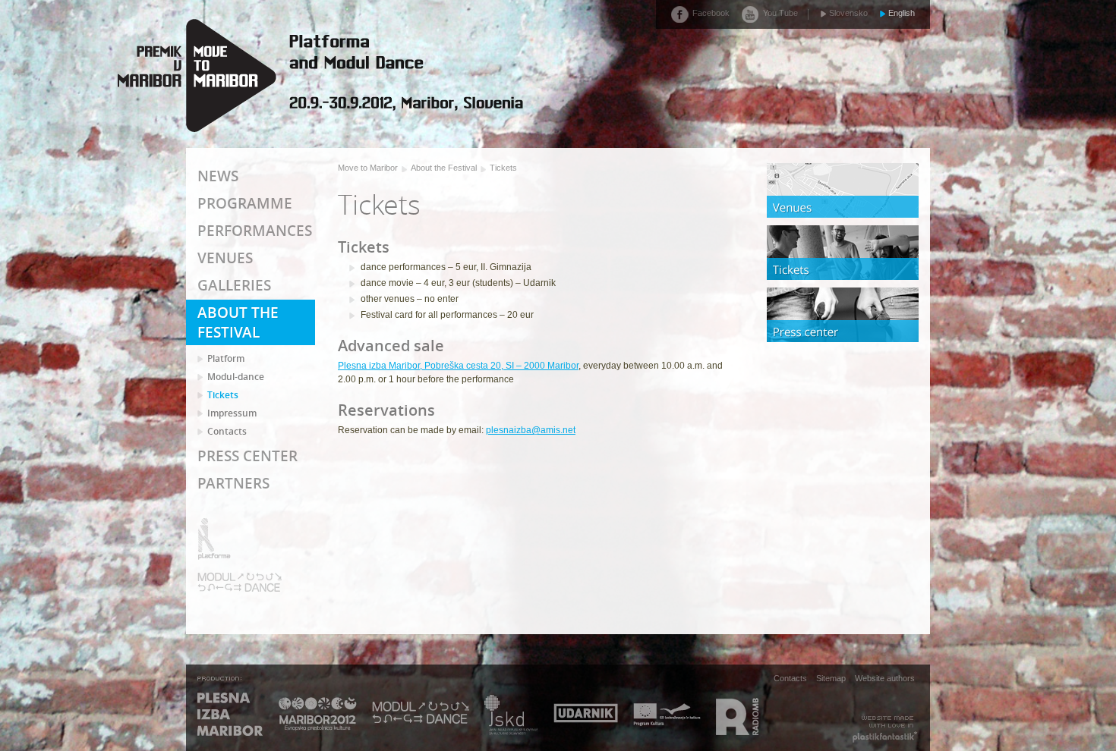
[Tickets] (843, 252)
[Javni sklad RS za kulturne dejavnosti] (511, 715)
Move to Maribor (368, 167)
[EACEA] (667, 715)
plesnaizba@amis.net (530, 430)
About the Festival (444, 167)
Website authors (885, 677)
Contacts (790, 677)
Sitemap (831, 677)
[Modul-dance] (239, 582)
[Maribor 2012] (318, 715)
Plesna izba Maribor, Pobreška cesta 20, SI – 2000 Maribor (458, 365)
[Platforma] (239, 539)
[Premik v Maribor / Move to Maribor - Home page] (319, 75)
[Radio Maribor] (737, 715)
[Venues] (843, 190)
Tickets (503, 167)
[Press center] (843, 315)
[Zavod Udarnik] (585, 715)
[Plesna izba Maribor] (230, 715)
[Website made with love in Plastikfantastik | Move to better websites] (885, 729)
